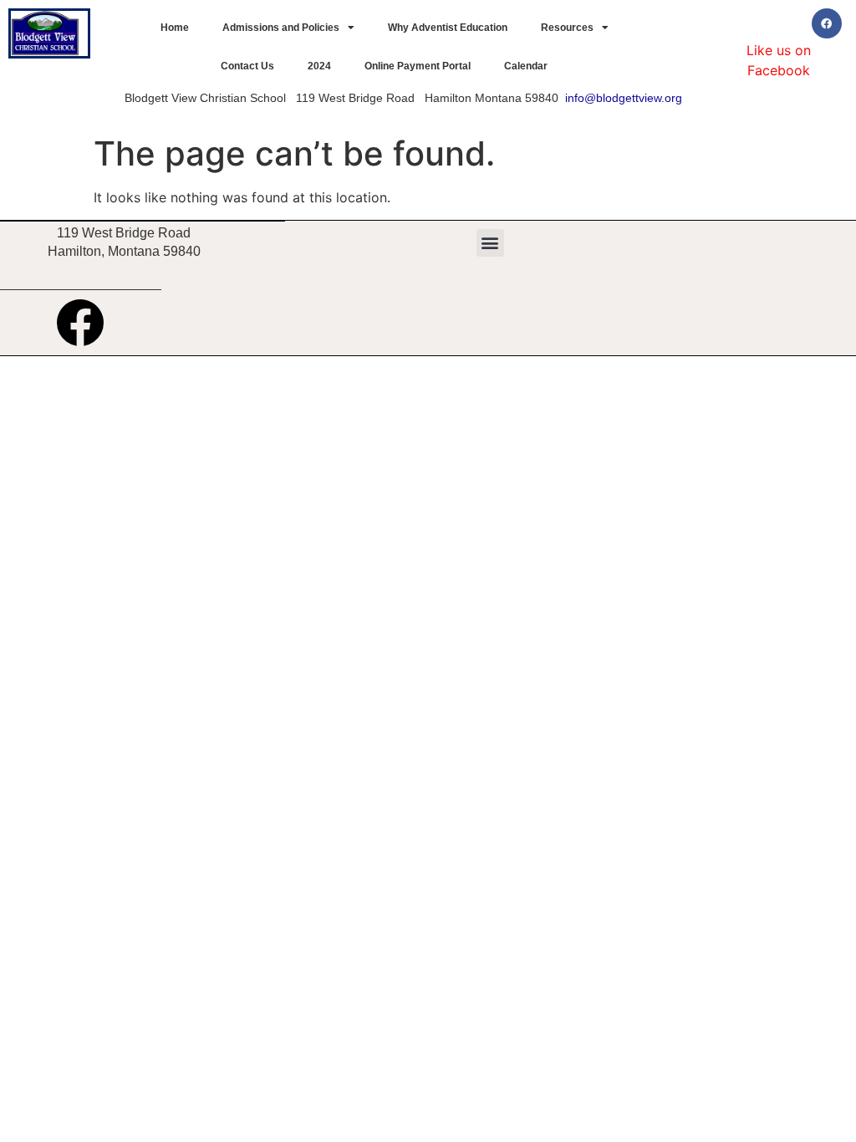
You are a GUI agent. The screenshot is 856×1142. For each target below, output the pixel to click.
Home (174, 27)
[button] (490, 243)
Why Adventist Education (447, 27)
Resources (567, 27)
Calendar (526, 66)
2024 (319, 66)
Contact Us (247, 66)
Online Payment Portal (417, 66)
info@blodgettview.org (623, 98)
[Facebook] (827, 23)
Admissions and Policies (280, 27)
